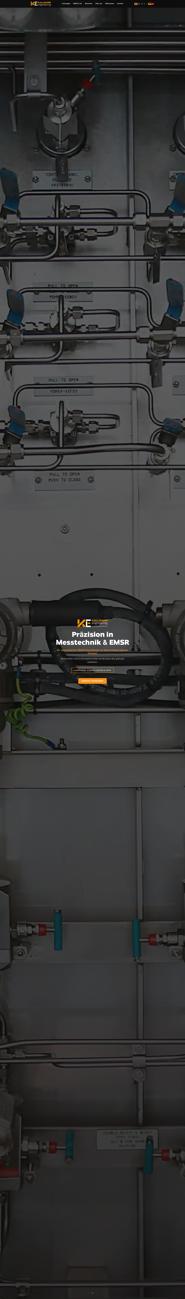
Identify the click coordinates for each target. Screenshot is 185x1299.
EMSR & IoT (77, 3)
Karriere (120, 3)
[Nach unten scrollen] (92, 1293)
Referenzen (109, 3)
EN (139, 4)
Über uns (98, 3)
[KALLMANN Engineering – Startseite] (41, 4)
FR (142, 4)
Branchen (88, 3)
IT (144, 4)
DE (136, 4)
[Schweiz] (153, 4)
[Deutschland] (149, 4)
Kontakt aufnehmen (92, 681)
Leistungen (66, 3)
